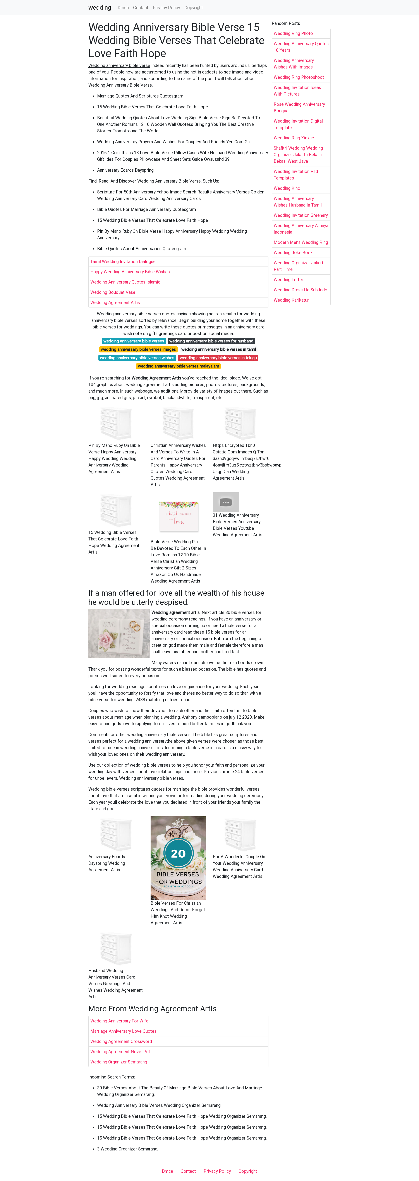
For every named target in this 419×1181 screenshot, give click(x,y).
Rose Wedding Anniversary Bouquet (299, 107)
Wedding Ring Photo (293, 33)
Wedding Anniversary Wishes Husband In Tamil (298, 202)
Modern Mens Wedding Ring (301, 242)
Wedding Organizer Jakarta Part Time (300, 266)
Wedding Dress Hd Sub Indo (300, 289)
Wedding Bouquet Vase (112, 292)
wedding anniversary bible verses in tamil (218, 349)
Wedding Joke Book (293, 252)
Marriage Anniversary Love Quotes (123, 1031)
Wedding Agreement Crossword (121, 1041)
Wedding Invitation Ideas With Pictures (297, 91)
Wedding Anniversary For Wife (119, 1021)
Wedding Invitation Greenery (301, 215)
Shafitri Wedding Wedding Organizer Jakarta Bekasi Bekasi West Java (298, 154)
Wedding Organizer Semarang (118, 1062)
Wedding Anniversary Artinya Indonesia (301, 229)
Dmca (123, 7)
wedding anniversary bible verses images (138, 349)
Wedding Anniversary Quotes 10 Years (301, 47)
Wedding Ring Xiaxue (294, 137)
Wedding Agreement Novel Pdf (120, 1051)
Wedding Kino (287, 188)
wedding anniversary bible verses (133, 341)
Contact (140, 7)
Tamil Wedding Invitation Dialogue (123, 261)
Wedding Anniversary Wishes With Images (294, 64)
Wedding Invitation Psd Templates (296, 175)
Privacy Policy (166, 7)
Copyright (193, 7)
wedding (99, 7)
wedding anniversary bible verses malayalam (178, 366)
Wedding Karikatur (291, 300)
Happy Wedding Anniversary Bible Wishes (130, 271)
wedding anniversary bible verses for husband (211, 341)
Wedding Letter (288, 279)
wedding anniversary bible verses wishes (137, 357)
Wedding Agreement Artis (115, 302)
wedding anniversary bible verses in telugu (218, 357)
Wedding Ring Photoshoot (299, 77)
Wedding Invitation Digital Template (298, 124)
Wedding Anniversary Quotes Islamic (125, 282)
